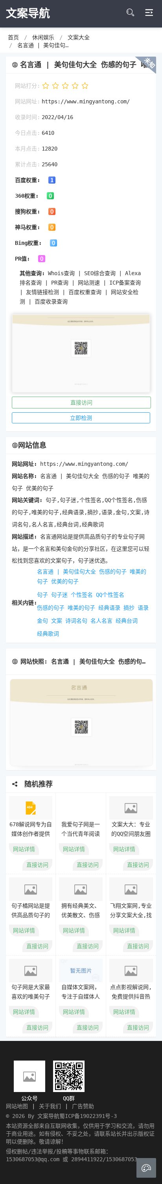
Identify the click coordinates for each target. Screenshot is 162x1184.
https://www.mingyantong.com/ (86, 101)
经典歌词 (48, 634)
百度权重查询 (84, 292)
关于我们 (50, 1106)
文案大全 (79, 37)
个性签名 (82, 595)
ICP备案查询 (125, 282)
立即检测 (81, 418)
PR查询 (59, 282)
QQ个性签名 (110, 595)
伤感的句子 (50, 608)
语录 (143, 608)
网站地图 (17, 1106)
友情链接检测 (42, 292)
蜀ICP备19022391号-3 (88, 1116)
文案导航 (48, 1116)
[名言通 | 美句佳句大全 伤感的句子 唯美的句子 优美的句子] (81, 722)
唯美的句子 (81, 608)
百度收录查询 (51, 301)
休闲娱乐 (43, 37)
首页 (13, 37)
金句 (42, 621)
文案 (56, 621)
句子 (42, 595)
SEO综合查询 (100, 273)
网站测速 (89, 282)
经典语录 (109, 608)
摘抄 (128, 608)
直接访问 (81, 402)
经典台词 (127, 621)
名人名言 (101, 621)
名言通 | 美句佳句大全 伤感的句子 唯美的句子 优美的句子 (91, 576)
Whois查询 (61, 273)
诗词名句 (76, 621)
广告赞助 (83, 1106)
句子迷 (59, 595)
